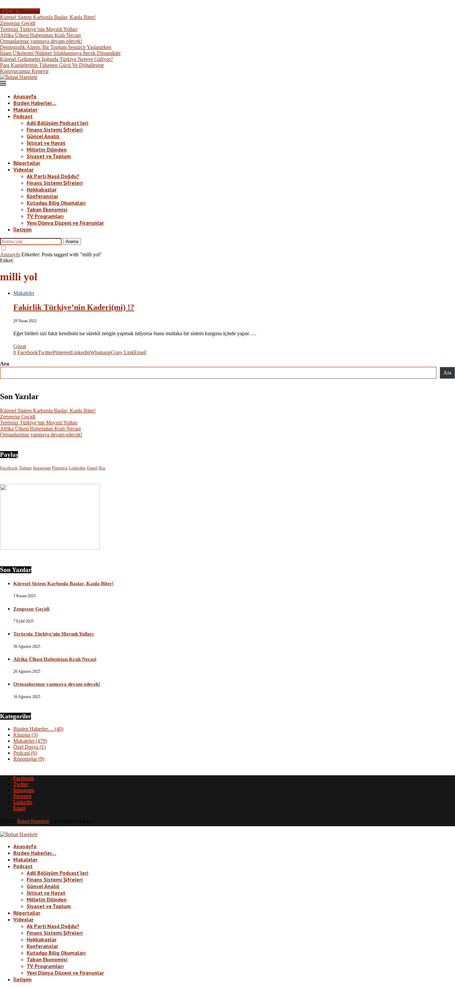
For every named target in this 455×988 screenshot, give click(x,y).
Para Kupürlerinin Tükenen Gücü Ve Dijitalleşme (52, 65)
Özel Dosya (29, 747)
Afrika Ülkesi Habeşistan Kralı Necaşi (40, 35)
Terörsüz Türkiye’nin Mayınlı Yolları (38, 29)
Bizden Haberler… (34, 103)
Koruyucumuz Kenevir (24, 71)
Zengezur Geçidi (17, 23)
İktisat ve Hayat (46, 142)
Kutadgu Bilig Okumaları (56, 202)
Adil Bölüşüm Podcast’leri (57, 123)
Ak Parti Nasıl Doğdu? (53, 176)
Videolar (23, 169)
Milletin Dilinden (47, 149)
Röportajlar (26, 162)
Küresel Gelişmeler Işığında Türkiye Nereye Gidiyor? (56, 59)
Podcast (23, 116)
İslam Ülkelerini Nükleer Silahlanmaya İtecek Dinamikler (60, 53)
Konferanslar (42, 196)
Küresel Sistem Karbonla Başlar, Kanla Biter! (48, 17)
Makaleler (25, 109)
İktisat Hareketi (33, 821)
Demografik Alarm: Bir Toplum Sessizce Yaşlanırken (55, 47)
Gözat (19, 346)
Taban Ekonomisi (47, 209)
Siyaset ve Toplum (49, 156)
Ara (4, 364)
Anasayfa (24, 96)
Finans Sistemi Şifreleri (55, 129)
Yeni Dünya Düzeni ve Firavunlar (65, 222)
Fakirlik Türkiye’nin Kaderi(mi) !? (73, 307)
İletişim (22, 229)
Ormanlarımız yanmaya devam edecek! (41, 41)
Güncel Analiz (43, 136)
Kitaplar (25, 735)
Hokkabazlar (42, 189)
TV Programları (45, 216)
